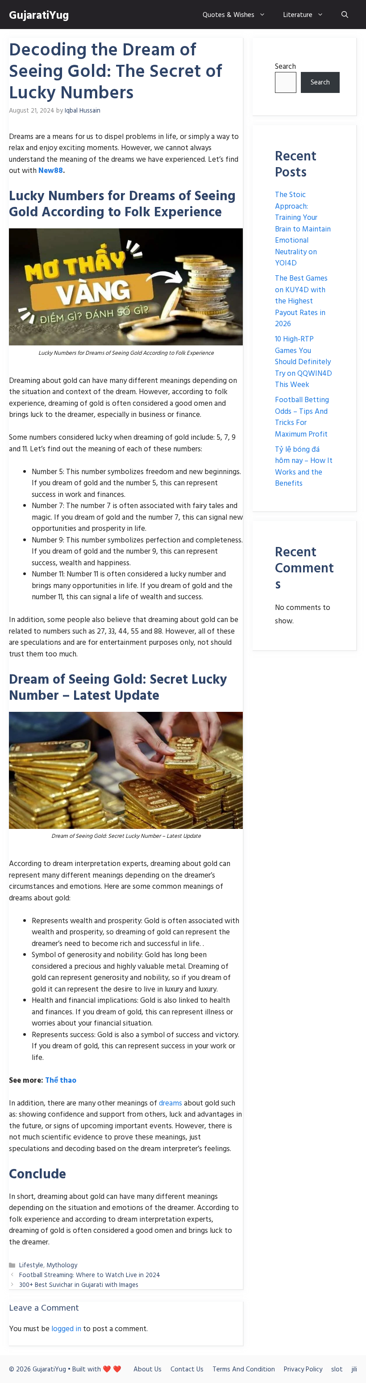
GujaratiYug (39, 14)
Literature (297, 14)
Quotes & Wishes (228, 14)
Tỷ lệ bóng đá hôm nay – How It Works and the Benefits (304, 466)
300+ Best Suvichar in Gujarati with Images (78, 1284)
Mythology (61, 1265)
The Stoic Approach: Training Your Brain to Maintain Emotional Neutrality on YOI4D (303, 228)
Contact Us (187, 1369)
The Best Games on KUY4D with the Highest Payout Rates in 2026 (301, 300)
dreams (170, 1102)
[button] (345, 14)
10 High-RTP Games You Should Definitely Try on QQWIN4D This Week (303, 361)
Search (285, 65)
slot (337, 1369)
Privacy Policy (303, 1369)
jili (354, 1369)
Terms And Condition (243, 1369)
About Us (147, 1369)
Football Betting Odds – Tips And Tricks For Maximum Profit (302, 416)
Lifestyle (31, 1265)
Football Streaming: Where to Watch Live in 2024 (89, 1274)
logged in (66, 1328)
